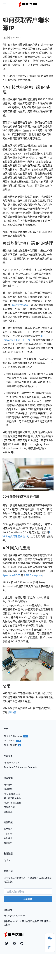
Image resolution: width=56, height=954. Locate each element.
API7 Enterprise (33, 575)
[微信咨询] (49, 938)
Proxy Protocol (19, 304)
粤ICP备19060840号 (14, 915)
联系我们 (12, 712)
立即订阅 (27, 898)
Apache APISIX (11, 575)
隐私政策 (8, 910)
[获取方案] (49, 947)
